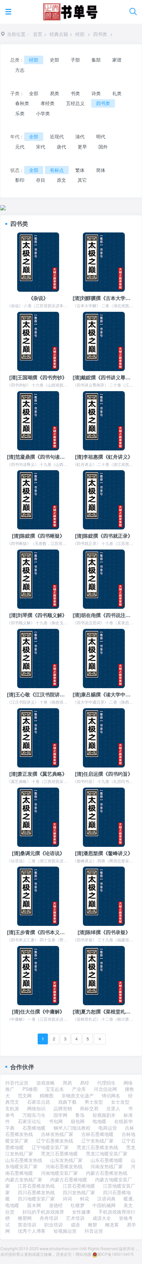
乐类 (19, 113)
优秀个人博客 (32, 1230)
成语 (75, 1224)
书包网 (56, 1121)
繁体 (80, 170)
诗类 (96, 93)
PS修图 (30, 1089)
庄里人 (113, 1108)
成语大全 (101, 1218)
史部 (54, 59)
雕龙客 (112, 1224)
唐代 (61, 146)
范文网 (25, 1095)
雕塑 (92, 1224)
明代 (100, 136)
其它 (82, 179)
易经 (84, 1082)
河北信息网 (105, 1089)
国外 (103, 146)
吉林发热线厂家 (57, 1134)
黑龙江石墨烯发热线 (97, 1147)
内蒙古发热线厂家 (23, 1179)
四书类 (100, 34)
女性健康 (81, 1211)
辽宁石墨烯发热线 (54, 1140)
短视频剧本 (104, 1115)
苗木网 (34, 1205)
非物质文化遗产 (77, 1095)
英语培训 (27, 1224)
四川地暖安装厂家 (36, 1198)
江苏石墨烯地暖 (79, 1185)
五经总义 (75, 103)
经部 (80, 34)
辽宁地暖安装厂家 (50, 1147)
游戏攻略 (45, 1082)
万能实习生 (34, 1115)
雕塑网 (25, 1218)
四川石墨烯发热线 (36, 1192)
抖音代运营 (16, 1082)
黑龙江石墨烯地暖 (59, 1153)
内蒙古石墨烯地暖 (68, 1179)
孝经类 (47, 103)
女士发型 (120, 1101)
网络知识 (36, 1108)
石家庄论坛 (29, 1121)
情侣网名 (111, 1095)
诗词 (67, 1198)
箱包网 (78, 1121)
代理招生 (106, 1082)
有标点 (57, 170)
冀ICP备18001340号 (115, 1254)
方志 (19, 70)
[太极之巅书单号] (70, 10)
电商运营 (107, 1127)
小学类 (43, 113)
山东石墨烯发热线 (23, 1160)
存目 (40, 179)
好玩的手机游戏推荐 (43, 1211)
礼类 (117, 93)
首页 (37, 34)
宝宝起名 (55, 1089)
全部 (33, 93)
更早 (82, 146)
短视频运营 (65, 1230)
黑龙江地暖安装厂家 (106, 1153)
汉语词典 (106, 1198)
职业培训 (53, 1224)
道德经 (56, 1205)
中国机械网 (104, 1205)
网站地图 (83, 1254)
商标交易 (89, 1108)
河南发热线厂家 (106, 1166)
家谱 (117, 59)
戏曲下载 (67, 1101)
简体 (100, 170)
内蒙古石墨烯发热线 (106, 1173)
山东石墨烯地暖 (106, 1160)
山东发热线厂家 (66, 1160)
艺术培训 (75, 1218)
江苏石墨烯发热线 (36, 1185)
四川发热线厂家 (79, 1192)
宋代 (40, 146)
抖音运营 (94, 1230)
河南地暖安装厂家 (59, 1173)
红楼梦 (78, 1205)
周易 (67, 1082)
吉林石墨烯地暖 (97, 1134)
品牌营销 (62, 1108)
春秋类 (22, 103)
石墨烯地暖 (34, 1127)
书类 (75, 93)
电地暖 (99, 1121)
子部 (75, 59)
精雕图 (46, 1095)
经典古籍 (59, 34)
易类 (54, 93)
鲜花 (84, 1198)
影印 (19, 179)
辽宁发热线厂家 (97, 1140)
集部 (96, 59)
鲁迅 (80, 1115)
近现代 (57, 136)
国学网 (60, 1115)
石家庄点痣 (38, 1101)
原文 (61, 179)
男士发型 (94, 1101)
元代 (19, 146)
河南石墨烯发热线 (64, 1166)
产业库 (79, 1089)
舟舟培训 (49, 1218)
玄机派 (12, 1108)
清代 (80, 136)
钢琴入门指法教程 (71, 1127)
